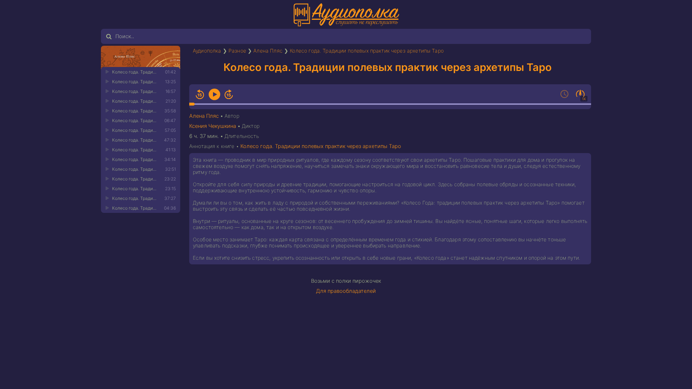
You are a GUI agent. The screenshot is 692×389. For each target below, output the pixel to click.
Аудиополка (207, 51)
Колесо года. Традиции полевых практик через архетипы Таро (367, 51)
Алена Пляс (268, 51)
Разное (237, 51)
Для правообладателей (346, 291)
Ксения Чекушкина (212, 126)
